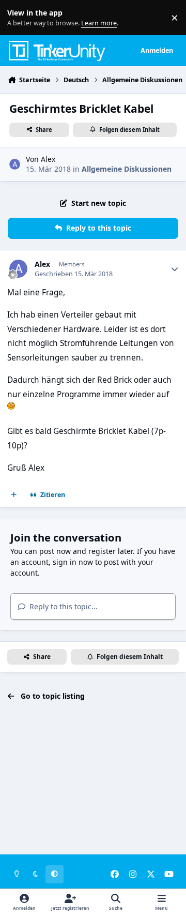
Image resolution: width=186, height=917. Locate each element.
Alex (48, 159)
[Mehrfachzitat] (14, 495)
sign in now (73, 562)
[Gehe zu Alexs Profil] (14, 164)
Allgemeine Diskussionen (127, 169)
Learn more (20, 18)
